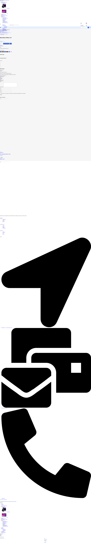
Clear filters (1, 70)
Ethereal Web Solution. (13, 501)
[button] (2, 159)
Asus (5, 522)
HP (4, 20)
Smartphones (4, 219)
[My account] (82, 27)
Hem (0, 29)
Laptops (4, 221)
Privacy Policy (5, 499)
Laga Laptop (5, 27)
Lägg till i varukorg (6, 43)
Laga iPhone (4, 530)
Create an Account (2, 538)
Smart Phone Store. (6, 501)
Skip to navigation (2, 0)
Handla (3, 227)
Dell (4, 523)
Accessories (1, 155)
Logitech (6, 21)
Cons (0, 89)
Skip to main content (6, 0)
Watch (3, 220)
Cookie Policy (1, 499)
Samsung (6, 18)
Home (3, 225)
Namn (1, 90)
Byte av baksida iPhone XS (3, 32)
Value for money (2, 76)
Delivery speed (1, 80)
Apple (5, 17)
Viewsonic (7, 22)
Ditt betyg (1, 75)
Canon (5, 19)
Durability (1, 78)
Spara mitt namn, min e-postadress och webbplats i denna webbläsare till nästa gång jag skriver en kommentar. (13, 93)
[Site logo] (4, 26)
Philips (5, 525)
